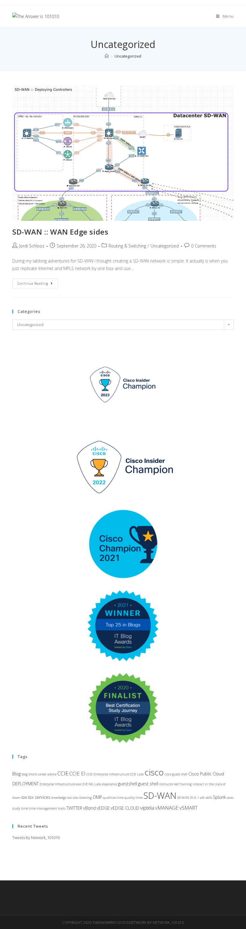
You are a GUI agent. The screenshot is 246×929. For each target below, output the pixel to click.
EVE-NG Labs (91, 784)
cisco (154, 772)
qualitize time (113, 798)
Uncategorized (165, 246)
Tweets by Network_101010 (36, 837)
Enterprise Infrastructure (57, 784)
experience (109, 784)
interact (198, 784)
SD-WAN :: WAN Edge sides (60, 232)
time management (43, 808)
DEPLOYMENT (25, 784)
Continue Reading (37, 284)
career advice (47, 774)
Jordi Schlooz (31, 246)
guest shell (148, 784)
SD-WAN (159, 796)
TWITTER (74, 808)
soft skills (206, 798)
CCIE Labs (137, 774)
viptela (147, 807)
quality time (133, 798)
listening (85, 798)
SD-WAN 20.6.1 (188, 798)
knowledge (58, 798)
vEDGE (103, 808)
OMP (97, 797)
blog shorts (29, 774)
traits (61, 808)
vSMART (188, 807)
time (24, 808)
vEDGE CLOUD (125, 808)
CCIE (62, 773)
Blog (16, 774)
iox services (39, 797)
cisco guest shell (176, 774)
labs (75, 798)
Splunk (219, 797)
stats (230, 798)
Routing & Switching (127, 246)
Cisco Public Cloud (206, 774)
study (16, 808)
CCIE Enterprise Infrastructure (107, 774)
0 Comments (203, 246)
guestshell (127, 784)
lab (69, 798)
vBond (89, 808)
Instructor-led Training (175, 784)
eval (79, 784)
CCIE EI (77, 773)
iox (24, 797)
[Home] (107, 56)
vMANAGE (166, 807)
